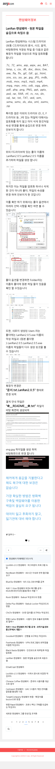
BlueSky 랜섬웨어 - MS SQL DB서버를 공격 (25, 582)
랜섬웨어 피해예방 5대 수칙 (21, 559)
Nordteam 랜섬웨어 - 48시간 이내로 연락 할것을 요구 (27, 574)
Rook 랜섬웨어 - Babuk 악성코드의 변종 (23, 597)
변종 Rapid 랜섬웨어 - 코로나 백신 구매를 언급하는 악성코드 (27, 706)
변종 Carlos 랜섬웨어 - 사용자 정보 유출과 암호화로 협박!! (27, 620)
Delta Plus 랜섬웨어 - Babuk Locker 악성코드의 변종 (27, 605)
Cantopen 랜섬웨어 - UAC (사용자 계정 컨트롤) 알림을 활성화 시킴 (27, 690)
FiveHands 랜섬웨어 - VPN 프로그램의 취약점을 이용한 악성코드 (27, 644)
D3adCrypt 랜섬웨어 (15, 667)
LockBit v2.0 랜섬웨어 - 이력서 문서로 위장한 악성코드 (27, 675)
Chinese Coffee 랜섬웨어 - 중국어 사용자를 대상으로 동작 (27, 682)
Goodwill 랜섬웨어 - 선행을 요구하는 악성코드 (26, 636)
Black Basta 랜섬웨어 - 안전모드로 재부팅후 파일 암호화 (27, 651)
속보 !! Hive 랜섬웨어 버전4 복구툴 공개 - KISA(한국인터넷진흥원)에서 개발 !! (24, 589)
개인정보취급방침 (32, 750)
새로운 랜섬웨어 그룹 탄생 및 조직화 (21, 714)
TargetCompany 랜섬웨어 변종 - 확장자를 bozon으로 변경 (24, 698)
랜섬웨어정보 (27, 20)
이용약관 (20, 750)
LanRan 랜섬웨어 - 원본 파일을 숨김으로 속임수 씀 (27, 659)
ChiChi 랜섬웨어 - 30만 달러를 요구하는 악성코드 (27, 613)
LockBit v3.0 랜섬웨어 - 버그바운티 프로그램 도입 (27, 566)
